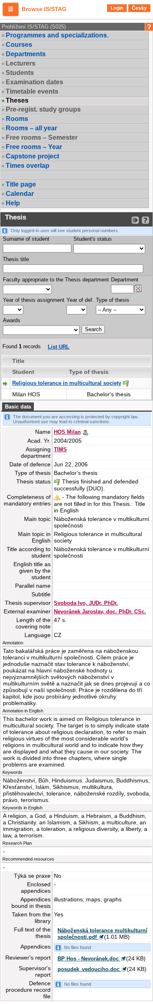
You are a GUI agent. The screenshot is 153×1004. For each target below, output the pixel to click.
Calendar (20, 193)
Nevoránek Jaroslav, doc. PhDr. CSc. (100, 612)
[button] (10, 9)
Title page (21, 184)
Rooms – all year (31, 128)
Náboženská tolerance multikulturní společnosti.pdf (102, 933)
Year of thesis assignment (33, 300)
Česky (139, 8)
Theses (17, 100)
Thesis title (16, 259)
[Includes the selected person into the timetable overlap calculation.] (85, 431)
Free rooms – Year (34, 146)
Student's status (92, 239)
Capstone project (32, 156)
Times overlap (27, 165)
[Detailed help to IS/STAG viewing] (145, 220)
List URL (58, 347)
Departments (26, 54)
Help (13, 203)
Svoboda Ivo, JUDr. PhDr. (86, 603)
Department (124, 280)
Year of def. (80, 300)
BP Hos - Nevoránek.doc (89, 959)
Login (117, 8)
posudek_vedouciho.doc (89, 969)
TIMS (60, 449)
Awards (11, 320)
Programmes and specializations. (57, 35)
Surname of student (26, 239)
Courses (19, 44)
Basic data (18, 407)
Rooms (17, 118)
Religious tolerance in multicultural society (66, 383)
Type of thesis (112, 300)
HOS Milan (67, 432)
